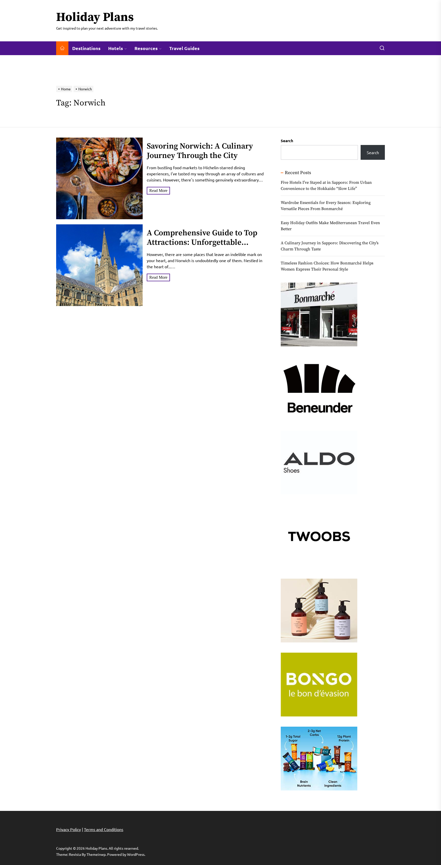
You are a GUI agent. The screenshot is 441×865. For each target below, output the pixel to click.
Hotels (115, 48)
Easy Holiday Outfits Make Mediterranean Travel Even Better (330, 226)
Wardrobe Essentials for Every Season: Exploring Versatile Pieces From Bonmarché (326, 205)
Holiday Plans (95, 17)
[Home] (62, 48)
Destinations (86, 48)
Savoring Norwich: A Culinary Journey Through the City (200, 151)
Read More (158, 190)
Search (287, 140)
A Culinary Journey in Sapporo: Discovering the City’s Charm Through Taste (329, 246)
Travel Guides (184, 48)
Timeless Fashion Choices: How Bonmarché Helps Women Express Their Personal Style (327, 266)
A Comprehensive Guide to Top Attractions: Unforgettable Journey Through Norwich (202, 242)
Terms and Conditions (103, 829)
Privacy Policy (68, 829)
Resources (146, 48)
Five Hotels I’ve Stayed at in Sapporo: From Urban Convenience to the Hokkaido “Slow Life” (326, 185)
